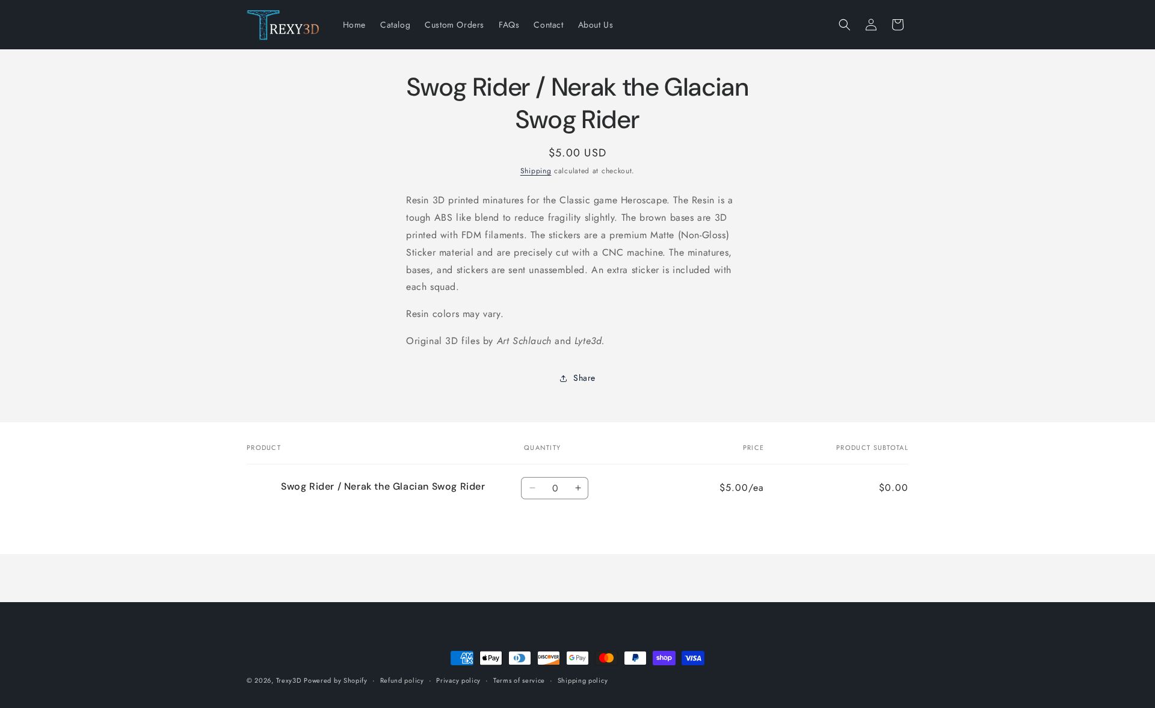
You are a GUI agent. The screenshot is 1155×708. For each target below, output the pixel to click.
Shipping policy (583, 680)
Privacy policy (458, 680)
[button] (844, 24)
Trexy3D (288, 680)
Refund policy (402, 680)
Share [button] (584, 378)
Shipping (536, 170)
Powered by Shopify (336, 680)
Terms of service (519, 680)
